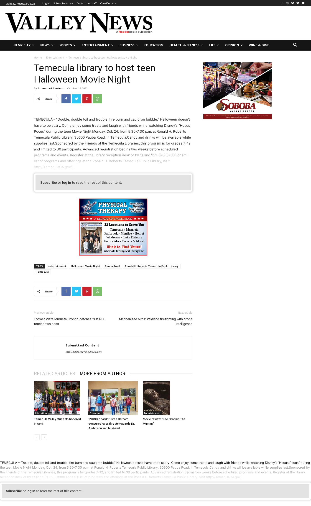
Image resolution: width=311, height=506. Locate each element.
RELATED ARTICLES (54, 373)
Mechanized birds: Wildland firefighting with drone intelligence (155, 321)
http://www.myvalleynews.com (84, 351)
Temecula (42, 271)
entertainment (57, 266)
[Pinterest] (87, 98)
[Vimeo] (297, 3)
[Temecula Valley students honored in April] (59, 398)
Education (41, 413)
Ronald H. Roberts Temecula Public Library (151, 266)
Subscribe (48, 182)
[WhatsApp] (97, 98)
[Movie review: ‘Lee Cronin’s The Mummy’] (167, 398)
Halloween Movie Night (85, 266)
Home (38, 57)
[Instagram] (287, 3)
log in (66, 182)
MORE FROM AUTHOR (102, 373)
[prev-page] (37, 437)
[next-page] (44, 437)
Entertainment (55, 57)
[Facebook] (282, 3)
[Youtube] (303, 3)
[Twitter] (292, 3)
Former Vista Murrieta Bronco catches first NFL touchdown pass (69, 321)
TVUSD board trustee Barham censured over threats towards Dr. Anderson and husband (111, 423)
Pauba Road (112, 266)
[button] (295, 45)
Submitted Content (51, 88)
